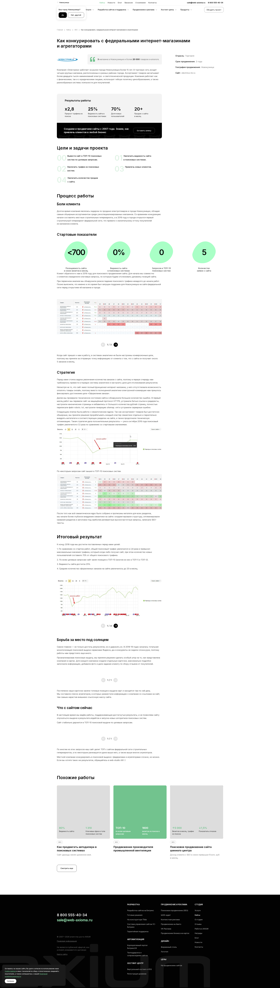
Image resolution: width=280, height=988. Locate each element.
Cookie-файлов (10, 971)
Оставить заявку (144, 130)
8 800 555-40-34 (215, 3)
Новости (111, 3)
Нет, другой (76, 15)
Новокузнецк (64, 2)
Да (63, 15)
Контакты (152, 3)
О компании (140, 3)
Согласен (10, 981)
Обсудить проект (213, 10)
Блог (120, 3)
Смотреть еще (66, 868)
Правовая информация (67, 941)
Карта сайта (62, 954)
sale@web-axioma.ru (196, 3)
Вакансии (129, 3)
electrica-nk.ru (188, 73)
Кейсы (102, 3)
